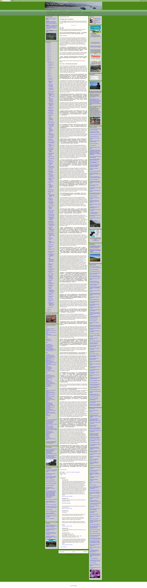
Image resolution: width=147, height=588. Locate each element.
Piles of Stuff (48, 400)
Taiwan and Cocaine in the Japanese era (94, 545)
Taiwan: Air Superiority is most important (51, 134)
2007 (48, 61)
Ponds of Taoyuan (93, 484)
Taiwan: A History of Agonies (51, 483)
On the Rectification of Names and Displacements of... (51, 260)
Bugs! (47, 401)
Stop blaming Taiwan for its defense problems (95, 509)
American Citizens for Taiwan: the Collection (64, 14)
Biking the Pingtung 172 (49, 360)
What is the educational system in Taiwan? (94, 460)
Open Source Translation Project (50, 163)
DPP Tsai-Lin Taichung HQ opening (51, 419)
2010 (48, 56)
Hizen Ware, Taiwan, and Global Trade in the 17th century (94, 201)
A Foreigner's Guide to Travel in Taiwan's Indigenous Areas (51, 507)
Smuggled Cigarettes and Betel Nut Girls (94, 207)
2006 (48, 309)
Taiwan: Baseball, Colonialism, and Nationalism (95, 157)
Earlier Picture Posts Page (51, 443)
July (49, 70)
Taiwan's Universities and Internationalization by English (95, 177)
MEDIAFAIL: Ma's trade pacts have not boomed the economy (95, 521)
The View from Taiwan (55, 4)
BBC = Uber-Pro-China (94, 531)
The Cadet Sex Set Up (94, 396)
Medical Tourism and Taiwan (95, 529)
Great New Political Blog (50, 140)
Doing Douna (48, 339)
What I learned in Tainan (50, 427)
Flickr (92, 107)
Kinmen (47, 379)
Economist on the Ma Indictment (51, 215)
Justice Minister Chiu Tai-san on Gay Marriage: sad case (95, 560)
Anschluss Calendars (94, 382)
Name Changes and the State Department (51, 125)
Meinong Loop (48, 366)
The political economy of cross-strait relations (94, 213)
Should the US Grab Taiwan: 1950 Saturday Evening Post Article (95, 182)
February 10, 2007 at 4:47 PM (67, 508)
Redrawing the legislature (50, 285)
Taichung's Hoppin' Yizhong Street (51, 428)
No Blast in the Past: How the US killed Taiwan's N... (51, 104)
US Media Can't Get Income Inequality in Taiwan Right (95, 438)
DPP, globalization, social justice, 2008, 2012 (94, 162)
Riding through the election (50, 356)
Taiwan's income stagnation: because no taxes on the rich (95, 428)
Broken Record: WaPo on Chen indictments (51, 167)
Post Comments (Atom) (76, 554)
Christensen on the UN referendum (94, 477)
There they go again (50, 247)
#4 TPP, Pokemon (49, 452)
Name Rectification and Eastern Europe (94, 359)
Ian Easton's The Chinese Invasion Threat (50, 474)
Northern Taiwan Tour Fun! (50, 375)
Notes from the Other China (51, 504)
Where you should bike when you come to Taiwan (95, 273)
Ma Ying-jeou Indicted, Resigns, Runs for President (51, 229)
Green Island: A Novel (50, 485)
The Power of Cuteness (94, 179)
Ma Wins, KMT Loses (50, 192)
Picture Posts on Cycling (87, 12)
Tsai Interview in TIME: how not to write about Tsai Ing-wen (95, 267)
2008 (48, 59)
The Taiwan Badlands (94, 558)
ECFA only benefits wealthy (95, 495)
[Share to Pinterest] (64, 472)
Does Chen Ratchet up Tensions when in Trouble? (95, 282)
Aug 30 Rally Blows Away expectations (94, 305)
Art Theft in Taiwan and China (95, 171)
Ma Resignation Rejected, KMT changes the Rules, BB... (51, 218)
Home (56, 10)
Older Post (85, 551)
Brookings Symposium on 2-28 (51, 242)
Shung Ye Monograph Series (51, 511)
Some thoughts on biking (94, 490)
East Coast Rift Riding (49, 421)
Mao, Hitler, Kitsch (51, 122)
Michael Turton (98, 18)
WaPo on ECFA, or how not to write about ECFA (95, 356)
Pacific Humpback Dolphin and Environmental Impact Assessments (95, 487)
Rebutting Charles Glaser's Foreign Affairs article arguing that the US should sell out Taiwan (95, 555)
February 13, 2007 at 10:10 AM (67, 544)
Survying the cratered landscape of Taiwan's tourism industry (95, 416)
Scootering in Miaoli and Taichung (51, 335)
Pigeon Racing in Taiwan (94, 353)
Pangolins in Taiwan (93, 195)
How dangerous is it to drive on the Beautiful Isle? (51, 255)
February (50, 78)
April (49, 75)
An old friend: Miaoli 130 (50, 422)
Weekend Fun (50, 121)
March (49, 76)
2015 (48, 48)
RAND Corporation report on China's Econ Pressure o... (51, 99)
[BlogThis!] (61, 472)
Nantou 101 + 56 (48, 338)
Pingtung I (47, 434)
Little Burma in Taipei (49, 377)
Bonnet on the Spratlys (94, 143)
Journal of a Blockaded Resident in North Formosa (51, 513)
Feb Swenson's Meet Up (51, 297)
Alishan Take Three (49, 378)
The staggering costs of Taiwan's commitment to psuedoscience (94, 551)
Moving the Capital (50, 288)
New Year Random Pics (51, 161)
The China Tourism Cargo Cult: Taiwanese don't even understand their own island (95, 541)
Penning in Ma (50, 244)
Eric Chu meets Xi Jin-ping (94, 333)
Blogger (75, 585)
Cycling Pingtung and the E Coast (51, 22)
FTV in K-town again (49, 385)
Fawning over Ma (51, 205)
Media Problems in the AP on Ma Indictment (51, 224)
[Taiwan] (60, 469)
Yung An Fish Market (50, 280)
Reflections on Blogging (50, 264)
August (49, 68)
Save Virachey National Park (95, 43)
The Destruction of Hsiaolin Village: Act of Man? (95, 387)
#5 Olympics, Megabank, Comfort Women (50, 451)
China (70, 472)
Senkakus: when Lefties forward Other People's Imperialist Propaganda (94, 434)
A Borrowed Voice (49, 509)
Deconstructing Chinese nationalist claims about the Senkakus (95, 448)
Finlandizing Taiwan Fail (94, 136)
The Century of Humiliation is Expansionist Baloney (95, 317)
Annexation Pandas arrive (94, 299)
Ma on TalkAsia (50, 273)
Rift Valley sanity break (49, 346)
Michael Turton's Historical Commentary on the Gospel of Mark (95, 250)
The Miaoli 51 (48, 354)
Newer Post (61, 551)
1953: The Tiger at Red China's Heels (94, 185)
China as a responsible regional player (94, 399)
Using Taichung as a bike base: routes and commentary (95, 276)
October (49, 65)
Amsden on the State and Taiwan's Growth (94, 141)
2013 (48, 51)
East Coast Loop (48, 363)
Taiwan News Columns (50, 14)
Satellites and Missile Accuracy (50, 82)
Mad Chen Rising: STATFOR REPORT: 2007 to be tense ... (51, 304)
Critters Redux (48, 408)
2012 (48, 53)
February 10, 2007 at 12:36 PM (67, 496)
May (49, 73)
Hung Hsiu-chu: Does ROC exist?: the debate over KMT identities (95, 313)
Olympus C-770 (96, 99)
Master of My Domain (50, 267)
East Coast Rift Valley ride (50, 432)
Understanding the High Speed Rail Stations (51, 291)
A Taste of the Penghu (49, 398)
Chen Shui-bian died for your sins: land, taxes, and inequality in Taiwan (95, 527)
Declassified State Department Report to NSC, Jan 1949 (95, 194)
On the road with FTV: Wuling (50, 376)
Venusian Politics (51, 91)
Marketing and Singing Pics (50, 111)
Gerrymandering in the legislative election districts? (95, 395)
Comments (93, 78)
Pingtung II (47, 435)
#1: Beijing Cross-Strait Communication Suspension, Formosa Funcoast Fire (51, 457)
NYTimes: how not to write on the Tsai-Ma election (95, 471)
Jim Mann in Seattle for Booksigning (50, 118)
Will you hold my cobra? (94, 518)
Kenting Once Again (49, 423)
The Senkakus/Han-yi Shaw (95, 271)
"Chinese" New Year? (50, 182)
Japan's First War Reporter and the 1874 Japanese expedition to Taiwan (95, 165)
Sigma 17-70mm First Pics (50, 382)
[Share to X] (62, 472)
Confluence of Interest (94, 514)
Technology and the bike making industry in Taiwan (94, 132)
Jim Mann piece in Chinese (51, 252)
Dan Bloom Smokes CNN (51, 283)
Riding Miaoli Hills (49, 367)
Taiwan (73, 472)
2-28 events (50, 79)
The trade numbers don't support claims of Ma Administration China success (95, 419)
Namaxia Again (48, 334)
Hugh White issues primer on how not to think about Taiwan (95, 538)
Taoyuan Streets (51, 210)
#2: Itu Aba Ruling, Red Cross (51, 455)
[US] (63, 469)
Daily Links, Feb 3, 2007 (51, 294)
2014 (48, 50)
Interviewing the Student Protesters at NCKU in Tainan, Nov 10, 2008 (51, 537)
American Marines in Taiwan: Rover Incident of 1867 (95, 536)
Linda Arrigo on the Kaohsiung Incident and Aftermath (95, 504)
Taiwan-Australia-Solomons (95, 524)
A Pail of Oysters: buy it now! (51, 481)
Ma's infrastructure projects (95, 442)
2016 (48, 47)
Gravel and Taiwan (93, 320)
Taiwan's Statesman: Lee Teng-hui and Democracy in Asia (51, 502)
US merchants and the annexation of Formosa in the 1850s (95, 173)
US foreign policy (77, 472)
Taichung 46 (48, 386)
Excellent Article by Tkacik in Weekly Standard (51, 150)
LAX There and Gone (50, 301)
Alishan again (48, 374)
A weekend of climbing (49, 345)
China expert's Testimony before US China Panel (50, 277)
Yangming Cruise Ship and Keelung (51, 154)
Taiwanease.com (96, 34)
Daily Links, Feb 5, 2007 (51, 272)
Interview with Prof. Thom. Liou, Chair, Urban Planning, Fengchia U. (51, 533)
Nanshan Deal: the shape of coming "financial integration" (95, 405)
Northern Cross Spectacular (50, 396)
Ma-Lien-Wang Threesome (50, 212)
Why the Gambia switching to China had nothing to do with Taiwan (95, 294)
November (50, 64)
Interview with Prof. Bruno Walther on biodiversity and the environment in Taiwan (51, 526)
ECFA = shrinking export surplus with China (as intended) (94, 462)
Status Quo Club (51, 231)
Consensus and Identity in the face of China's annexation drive (95, 493)
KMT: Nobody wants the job (51, 113)
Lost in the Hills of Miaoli (50, 355)
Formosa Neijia (50, 189)
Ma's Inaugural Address (94, 269)
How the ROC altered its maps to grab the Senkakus (95, 129)
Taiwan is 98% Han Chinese (95, 533)
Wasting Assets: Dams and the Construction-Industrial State (95, 326)
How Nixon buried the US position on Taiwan (94, 284)
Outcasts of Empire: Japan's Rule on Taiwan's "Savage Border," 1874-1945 (51, 477)
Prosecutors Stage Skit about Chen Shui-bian (95, 402)
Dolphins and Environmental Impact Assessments (95, 378)
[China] (65, 469)
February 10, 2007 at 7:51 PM (67, 526)
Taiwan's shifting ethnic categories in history (94, 343)
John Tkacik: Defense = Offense (50, 207)
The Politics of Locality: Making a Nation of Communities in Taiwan (51, 470)
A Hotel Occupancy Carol (94, 413)
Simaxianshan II (48, 397)
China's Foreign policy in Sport (95, 134)
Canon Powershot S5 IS (94, 100)
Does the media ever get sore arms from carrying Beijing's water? (95, 287)
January (49, 307)
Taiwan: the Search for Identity (51, 499)
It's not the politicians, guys (95, 380)
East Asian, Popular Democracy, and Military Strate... (50, 129)
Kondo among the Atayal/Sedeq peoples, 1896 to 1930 (56, 12)
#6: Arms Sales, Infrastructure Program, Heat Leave (51, 449)
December (50, 62)
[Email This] (60, 472)
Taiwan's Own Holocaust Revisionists (50, 85)
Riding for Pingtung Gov (63, 10)
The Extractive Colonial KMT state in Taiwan (95, 310)
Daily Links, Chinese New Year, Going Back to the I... (51, 175)
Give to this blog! (50, 10)
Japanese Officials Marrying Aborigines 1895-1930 (95, 160)
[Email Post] (61, 474)
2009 (48, 58)
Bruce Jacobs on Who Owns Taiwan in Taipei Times (51, 235)
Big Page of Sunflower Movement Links (73, 12)
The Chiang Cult (93, 145)
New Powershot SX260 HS (50, 412)
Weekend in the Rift (49, 368)
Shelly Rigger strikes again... (51, 172)
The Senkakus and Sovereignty (93, 512)
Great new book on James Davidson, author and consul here (51, 28)
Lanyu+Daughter (48, 344)
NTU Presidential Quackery (51, 269)
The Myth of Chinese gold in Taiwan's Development (95, 384)
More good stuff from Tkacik (51, 137)
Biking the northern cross (50, 361)
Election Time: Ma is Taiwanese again (93, 426)
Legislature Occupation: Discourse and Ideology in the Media (95, 473)
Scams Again (50, 298)
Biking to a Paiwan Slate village (51, 349)
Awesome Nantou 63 (49, 431)
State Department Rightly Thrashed (51, 179)
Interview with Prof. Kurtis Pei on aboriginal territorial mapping (51, 529)
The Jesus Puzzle (95, 240)
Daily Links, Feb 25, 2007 (51, 108)
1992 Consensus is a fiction (95, 389)
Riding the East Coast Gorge (50, 399)
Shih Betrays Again (50, 116)
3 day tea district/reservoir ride (50, 357)
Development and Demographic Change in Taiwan (50, 488)
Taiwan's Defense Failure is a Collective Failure (95, 346)
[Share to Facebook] (63, 472)
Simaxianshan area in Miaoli (50, 420)
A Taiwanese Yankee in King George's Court (95, 367)
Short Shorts (50, 169)
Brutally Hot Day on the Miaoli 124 (51, 362)
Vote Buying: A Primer (94, 318)
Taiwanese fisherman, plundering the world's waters (95, 501)
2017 (48, 45)
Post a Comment (63, 546)
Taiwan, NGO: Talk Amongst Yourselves (51, 202)
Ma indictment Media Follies (51, 222)
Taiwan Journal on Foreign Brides (51, 142)
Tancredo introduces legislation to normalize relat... (50, 186)
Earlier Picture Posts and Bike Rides (75, 10)
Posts (92, 76)
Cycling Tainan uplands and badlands (51, 23)
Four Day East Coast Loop (50, 407)
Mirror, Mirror (92, 408)
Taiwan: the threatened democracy (50, 199)
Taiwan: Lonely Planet (50, 518)
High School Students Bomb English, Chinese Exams (51, 95)
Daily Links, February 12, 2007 (51, 238)
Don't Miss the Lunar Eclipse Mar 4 (51, 89)
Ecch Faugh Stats (93, 562)
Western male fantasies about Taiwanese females (95, 451)
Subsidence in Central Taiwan (95, 465)
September (50, 67)
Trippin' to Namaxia (49, 340)
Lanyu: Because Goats (49, 350)
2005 (48, 311)
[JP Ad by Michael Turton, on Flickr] (95, 236)
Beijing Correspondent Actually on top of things (51, 195)
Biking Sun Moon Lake (49, 409)
